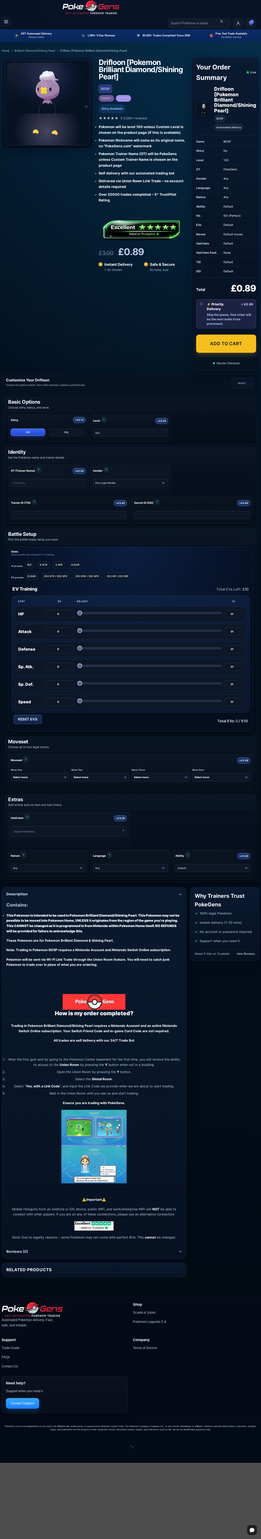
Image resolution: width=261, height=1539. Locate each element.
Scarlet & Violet (144, 1312)
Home (5, 50)
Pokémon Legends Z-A (149, 1321)
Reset (242, 383)
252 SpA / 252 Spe (87, 576)
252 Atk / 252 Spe (55, 576)
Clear (75, 564)
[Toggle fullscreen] (16, 1439)
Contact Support (22, 1403)
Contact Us (10, 1366)
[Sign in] (238, 23)
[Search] (221, 21)
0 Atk (43, 564)
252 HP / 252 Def (118, 576)
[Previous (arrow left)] (4, 1456)
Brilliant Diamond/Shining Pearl (34, 50)
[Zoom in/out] (4, 1439)
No (28, 432)
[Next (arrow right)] (16, 1456)
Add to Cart (226, 343)
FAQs (6, 1357)
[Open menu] (6, 21)
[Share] (28, 1439)
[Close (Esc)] (40, 1439)
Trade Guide (11, 1348)
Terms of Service (145, 1348)
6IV (29, 564)
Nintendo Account (125, 1026)
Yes (66, 432)
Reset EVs (28, 719)
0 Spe (59, 564)
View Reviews (246, 953)
